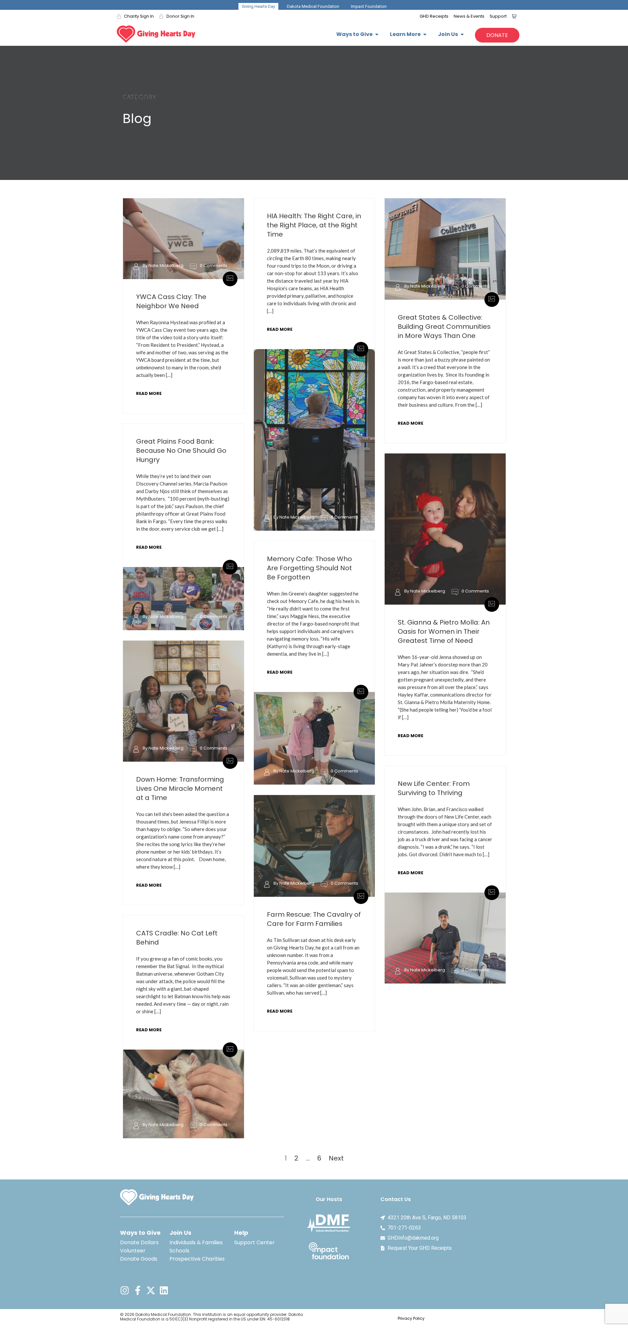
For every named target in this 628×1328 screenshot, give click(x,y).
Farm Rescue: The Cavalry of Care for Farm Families (314, 919)
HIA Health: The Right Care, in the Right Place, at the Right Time (314, 225)
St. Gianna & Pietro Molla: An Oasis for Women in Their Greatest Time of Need (444, 631)
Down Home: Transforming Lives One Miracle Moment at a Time (180, 788)
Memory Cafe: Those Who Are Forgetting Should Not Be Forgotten (309, 568)
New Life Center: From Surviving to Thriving (434, 788)
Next (336, 1158)
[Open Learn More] (424, 34)
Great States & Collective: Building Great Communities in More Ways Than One (444, 326)
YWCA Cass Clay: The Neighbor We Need (171, 301)
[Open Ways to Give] (376, 34)
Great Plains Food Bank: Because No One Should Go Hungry (181, 450)
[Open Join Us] (462, 34)
